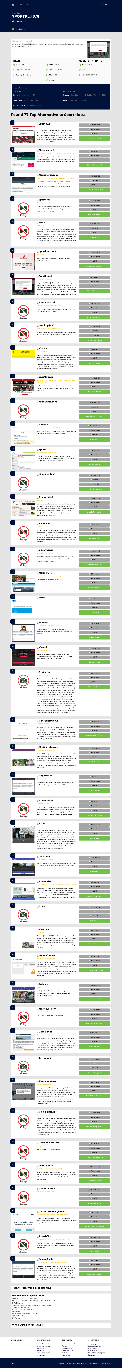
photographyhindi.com (94, 1346)
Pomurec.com (47, 1188)
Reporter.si (45, 775)
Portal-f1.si (45, 1236)
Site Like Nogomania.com (94, 190)
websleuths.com (67, 1355)
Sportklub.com (47, 251)
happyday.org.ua (67, 1348)
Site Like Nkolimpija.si (94, 340)
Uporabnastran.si (48, 720)
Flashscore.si (46, 150)
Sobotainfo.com (48, 955)
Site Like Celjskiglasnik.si (94, 1127)
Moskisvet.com (47, 1009)
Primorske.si (46, 881)
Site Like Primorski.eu (94, 815)
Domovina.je (46, 1259)
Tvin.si (42, 597)
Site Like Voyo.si (94, 662)
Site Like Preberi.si (94, 687)
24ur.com (44, 856)
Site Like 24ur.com (94, 871)
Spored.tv (44, 449)
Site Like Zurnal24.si (94, 1047)
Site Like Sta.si (94, 838)
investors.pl (40, 1348)
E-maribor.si (46, 550)
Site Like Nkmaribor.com (94, 417)
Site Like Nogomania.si (94, 489)
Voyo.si (43, 647)
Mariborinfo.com (48, 747)
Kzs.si (42, 906)
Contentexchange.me (51, 1211)
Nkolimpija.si (46, 325)
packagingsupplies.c (94, 1344)
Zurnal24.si (45, 1031)
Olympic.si (45, 1058)
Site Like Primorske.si (94, 896)
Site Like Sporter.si (94, 215)
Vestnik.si (44, 523)
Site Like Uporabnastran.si (94, 736)
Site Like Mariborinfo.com (94, 762)
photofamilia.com (93, 1350)
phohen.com (91, 1355)
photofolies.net (92, 1348)
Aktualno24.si (47, 302)
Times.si (43, 424)
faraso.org (65, 1346)
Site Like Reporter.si (94, 790)
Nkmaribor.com (48, 401)
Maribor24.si (46, 573)
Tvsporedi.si (46, 497)
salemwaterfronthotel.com (45, 1344)
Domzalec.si (46, 1165)
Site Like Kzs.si (94, 921)
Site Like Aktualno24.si (94, 317)
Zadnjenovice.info (49, 1142)
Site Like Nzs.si (94, 237)
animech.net (40, 1350)
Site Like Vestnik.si (94, 538)
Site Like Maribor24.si (94, 588)
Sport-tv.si (45, 123)
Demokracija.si (47, 1081)
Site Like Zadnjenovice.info (94, 1157)
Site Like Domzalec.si (94, 1180)
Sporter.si (44, 199)
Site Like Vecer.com (94, 944)
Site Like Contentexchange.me (94, 1226)
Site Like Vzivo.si (94, 363)
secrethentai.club (67, 1350)
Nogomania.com (48, 175)
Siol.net (43, 984)
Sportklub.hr (46, 276)
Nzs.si (42, 222)
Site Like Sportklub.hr (94, 291)
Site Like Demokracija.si (94, 1096)
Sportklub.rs (46, 377)
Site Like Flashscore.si (94, 165)
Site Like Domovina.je (94, 1274)
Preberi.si (44, 672)
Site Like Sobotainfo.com (94, 970)
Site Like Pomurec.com (94, 1203)
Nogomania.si (47, 474)
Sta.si (42, 823)
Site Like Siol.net (94, 999)
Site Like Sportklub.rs (94, 392)
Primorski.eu (46, 800)
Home (104, 5)
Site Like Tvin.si (94, 612)
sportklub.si (20, 29)
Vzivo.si (43, 348)
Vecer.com (45, 929)
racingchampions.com (43, 1346)
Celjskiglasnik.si (48, 1111)
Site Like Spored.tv (94, 464)
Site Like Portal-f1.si (94, 1251)
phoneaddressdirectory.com (70, 1344)
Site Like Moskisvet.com (94, 1024)
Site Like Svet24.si (94, 637)
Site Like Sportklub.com (94, 266)
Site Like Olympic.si (94, 1073)
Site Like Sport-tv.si (94, 139)
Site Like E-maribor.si (94, 565)
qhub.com (65, 1353)
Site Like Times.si (94, 439)
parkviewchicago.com (43, 1353)
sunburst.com (41, 1355)
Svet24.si (44, 622)
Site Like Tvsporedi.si (94, 512)
